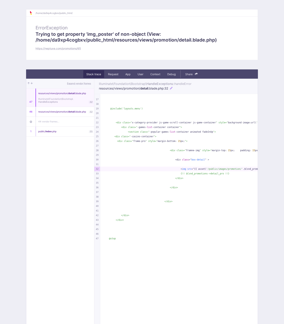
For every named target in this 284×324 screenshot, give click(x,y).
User (140, 74)
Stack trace (93, 74)
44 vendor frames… (48, 121)
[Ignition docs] (32, 13)
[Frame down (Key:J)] (32, 83)
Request (113, 74)
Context (155, 74)
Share (189, 74)
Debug (171, 74)
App (128, 74)
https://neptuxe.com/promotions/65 (58, 48)
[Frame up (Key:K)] (28, 83)
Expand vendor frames (79, 83)
